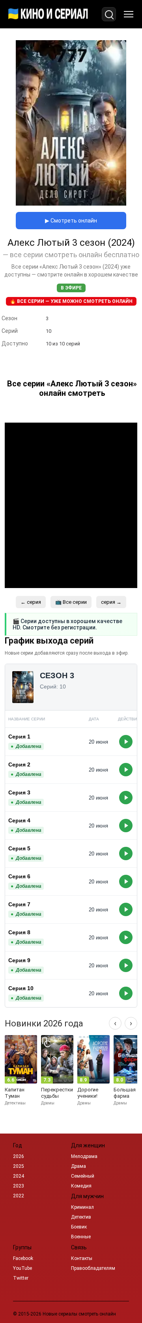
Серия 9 (19, 960)
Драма (78, 1166)
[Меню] (128, 14)
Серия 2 (19, 764)
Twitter (20, 1278)
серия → (111, 602)
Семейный (82, 1176)
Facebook (23, 1258)
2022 (18, 1196)
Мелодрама (84, 1156)
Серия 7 (19, 904)
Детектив (81, 1217)
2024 (18, 1176)
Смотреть (126, 741)
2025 (18, 1166)
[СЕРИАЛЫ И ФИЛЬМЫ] (48, 14)
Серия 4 (19, 820)
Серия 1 (19, 736)
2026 (18, 1156)
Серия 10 (21, 988)
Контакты (81, 1258)
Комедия (81, 1186)
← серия (31, 602)
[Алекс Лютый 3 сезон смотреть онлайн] (71, 203)
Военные (81, 1237)
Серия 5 (19, 848)
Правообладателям (93, 1268)
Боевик (79, 1227)
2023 (18, 1186)
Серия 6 (19, 876)
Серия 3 (19, 792)
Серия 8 (19, 932)
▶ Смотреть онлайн (71, 220)
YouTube (22, 1268)
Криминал (82, 1207)
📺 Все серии (71, 602)
